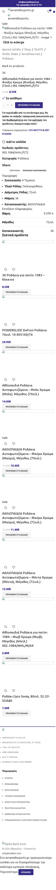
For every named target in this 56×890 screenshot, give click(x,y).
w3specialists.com (11, 853)
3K (4, 72)
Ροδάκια (7, 58)
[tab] (15, 170)
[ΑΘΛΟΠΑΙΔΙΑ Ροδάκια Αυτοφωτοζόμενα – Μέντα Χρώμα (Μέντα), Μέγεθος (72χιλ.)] (28, 550)
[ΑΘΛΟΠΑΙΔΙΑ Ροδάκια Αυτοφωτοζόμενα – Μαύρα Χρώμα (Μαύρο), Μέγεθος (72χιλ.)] (28, 486)
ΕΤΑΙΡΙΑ (9, 778)
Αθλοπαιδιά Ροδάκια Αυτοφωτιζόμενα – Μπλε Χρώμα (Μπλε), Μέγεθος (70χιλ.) (26, 389)
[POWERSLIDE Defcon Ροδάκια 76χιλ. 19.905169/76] (28, 307)
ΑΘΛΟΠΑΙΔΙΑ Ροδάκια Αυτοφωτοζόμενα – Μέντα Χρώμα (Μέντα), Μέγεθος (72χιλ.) (27, 577)
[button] (16, 292)
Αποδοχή (26, 872)
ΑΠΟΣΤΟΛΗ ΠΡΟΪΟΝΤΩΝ (17, 802)
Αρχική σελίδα (11, 49)
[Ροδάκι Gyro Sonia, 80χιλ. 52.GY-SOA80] (28, 674)
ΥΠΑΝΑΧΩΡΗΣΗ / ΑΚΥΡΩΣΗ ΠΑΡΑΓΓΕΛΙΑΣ (26, 820)
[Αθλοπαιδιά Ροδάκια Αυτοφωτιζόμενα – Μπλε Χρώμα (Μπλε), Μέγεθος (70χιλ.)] (28, 362)
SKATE (38, 49)
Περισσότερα (9, 872)
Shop (27, 49)
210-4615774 (35, 130)
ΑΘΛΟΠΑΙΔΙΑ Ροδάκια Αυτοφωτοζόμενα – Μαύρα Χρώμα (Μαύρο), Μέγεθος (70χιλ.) (27, 454)
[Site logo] (21, 9)
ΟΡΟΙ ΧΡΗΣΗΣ (12, 790)
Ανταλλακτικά (31, 54)
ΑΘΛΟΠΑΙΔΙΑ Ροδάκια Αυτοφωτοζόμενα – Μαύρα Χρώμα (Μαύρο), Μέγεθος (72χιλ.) (27, 518)
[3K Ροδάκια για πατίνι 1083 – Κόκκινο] (28, 252)
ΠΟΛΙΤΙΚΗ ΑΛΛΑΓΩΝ (15, 808)
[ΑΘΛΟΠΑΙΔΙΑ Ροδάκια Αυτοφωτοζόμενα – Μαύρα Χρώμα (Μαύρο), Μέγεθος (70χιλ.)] (28, 422)
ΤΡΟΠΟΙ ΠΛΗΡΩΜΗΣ (15, 796)
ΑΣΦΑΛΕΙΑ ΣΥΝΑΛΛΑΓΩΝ (17, 814)
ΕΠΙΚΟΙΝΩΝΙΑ (11, 784)
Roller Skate (10, 54)
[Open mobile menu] (3, 11)
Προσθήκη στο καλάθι (29, 105)
